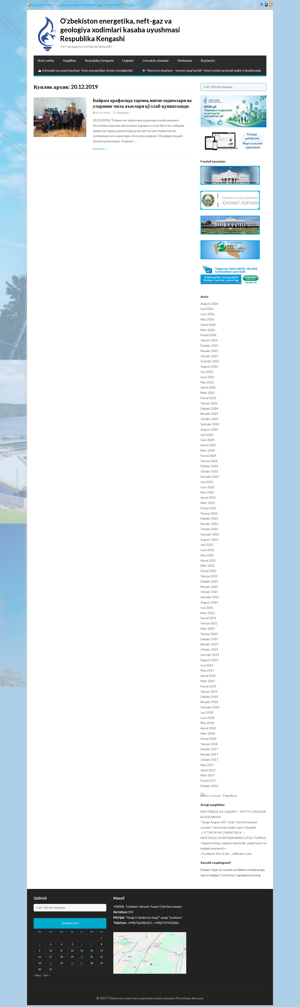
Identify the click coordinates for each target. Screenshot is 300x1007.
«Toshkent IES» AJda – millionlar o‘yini (226, 853)
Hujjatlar (128, 60)
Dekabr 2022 (209, 518)
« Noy (37, 975)
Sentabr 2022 (210, 534)
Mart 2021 (208, 613)
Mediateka (185, 60)
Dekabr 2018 (209, 696)
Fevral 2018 (208, 738)
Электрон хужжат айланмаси (78, 5)
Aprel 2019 (208, 676)
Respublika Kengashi (99, 60)
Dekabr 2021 (209, 581)
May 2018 (207, 723)
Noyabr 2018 (209, 702)
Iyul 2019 (207, 665)
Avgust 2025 (209, 366)
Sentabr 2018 (210, 707)
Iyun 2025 (207, 377)
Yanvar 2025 (209, 403)
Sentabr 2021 (210, 597)
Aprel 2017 (208, 770)
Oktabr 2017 (209, 759)
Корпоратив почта (43, 5)
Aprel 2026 (208, 324)
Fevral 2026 (208, 335)
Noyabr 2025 (209, 351)
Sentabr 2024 (210, 424)
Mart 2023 (208, 503)
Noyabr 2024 (209, 413)
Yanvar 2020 (209, 634)
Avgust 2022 (209, 539)
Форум (129, 5)
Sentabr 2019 (210, 655)
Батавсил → (100, 148)
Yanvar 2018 (209, 744)
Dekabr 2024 (209, 408)
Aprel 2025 (208, 387)
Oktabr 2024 (209, 419)
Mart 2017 (208, 775)
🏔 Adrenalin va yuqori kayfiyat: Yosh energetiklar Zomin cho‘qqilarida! (85, 70)
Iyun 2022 (207, 550)
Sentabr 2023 (210, 476)
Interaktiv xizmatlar (156, 60)
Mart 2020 (208, 628)
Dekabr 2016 (209, 786)
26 (72, 963)
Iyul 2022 (207, 544)
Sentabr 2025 (210, 361)
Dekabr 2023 (209, 466)
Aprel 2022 (208, 560)
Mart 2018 (208, 733)
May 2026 (207, 319)
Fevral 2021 (208, 618)
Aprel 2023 (208, 497)
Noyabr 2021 (209, 587)
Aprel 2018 (208, 728)
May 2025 (207, 382)
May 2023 (207, 492)
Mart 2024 (208, 450)
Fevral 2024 (208, 455)
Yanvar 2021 (209, 623)
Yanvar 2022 (209, 576)
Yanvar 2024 (209, 461)
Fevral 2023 (208, 508)
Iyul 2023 (207, 482)
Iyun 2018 (207, 718)
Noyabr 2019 (209, 644)
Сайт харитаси (111, 5)
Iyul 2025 (207, 372)
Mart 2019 (208, 681)
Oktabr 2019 (209, 649)
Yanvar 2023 (209, 513)
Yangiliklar (69, 60)
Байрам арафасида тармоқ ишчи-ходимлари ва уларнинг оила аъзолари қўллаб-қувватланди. (142, 103)
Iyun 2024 (207, 440)
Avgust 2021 (209, 602)
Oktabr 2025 (209, 356)
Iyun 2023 (207, 487)
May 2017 (207, 765)
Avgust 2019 (209, 660)
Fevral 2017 (208, 780)
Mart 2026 (208, 330)
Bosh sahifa (46, 60)
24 (50, 963)
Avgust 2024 (209, 429)
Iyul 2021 (207, 607)
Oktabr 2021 (209, 592)
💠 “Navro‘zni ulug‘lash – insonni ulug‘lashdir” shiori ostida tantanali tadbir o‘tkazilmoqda (201, 70)
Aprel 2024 (208, 445)
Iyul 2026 (207, 309)
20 (81, 956)
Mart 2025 (208, 392)
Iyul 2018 (207, 712)
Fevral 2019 (208, 686)
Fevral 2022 (208, 571)
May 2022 (207, 555)
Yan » (46, 975)
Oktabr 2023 (209, 471)
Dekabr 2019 (209, 639)
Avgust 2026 (209, 303)
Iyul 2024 (207, 435)
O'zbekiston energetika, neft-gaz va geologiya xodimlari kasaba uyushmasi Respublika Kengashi (120, 30)
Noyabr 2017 (209, 754)
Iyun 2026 (207, 314)
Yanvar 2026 (209, 340)
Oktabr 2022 (209, 529)
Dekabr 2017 (209, 749)
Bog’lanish (208, 60)
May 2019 (207, 670)
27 (81, 963)
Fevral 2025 (208, 398)
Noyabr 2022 (209, 524)
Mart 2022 (208, 565)
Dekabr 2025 (209, 345)
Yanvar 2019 (209, 691)
